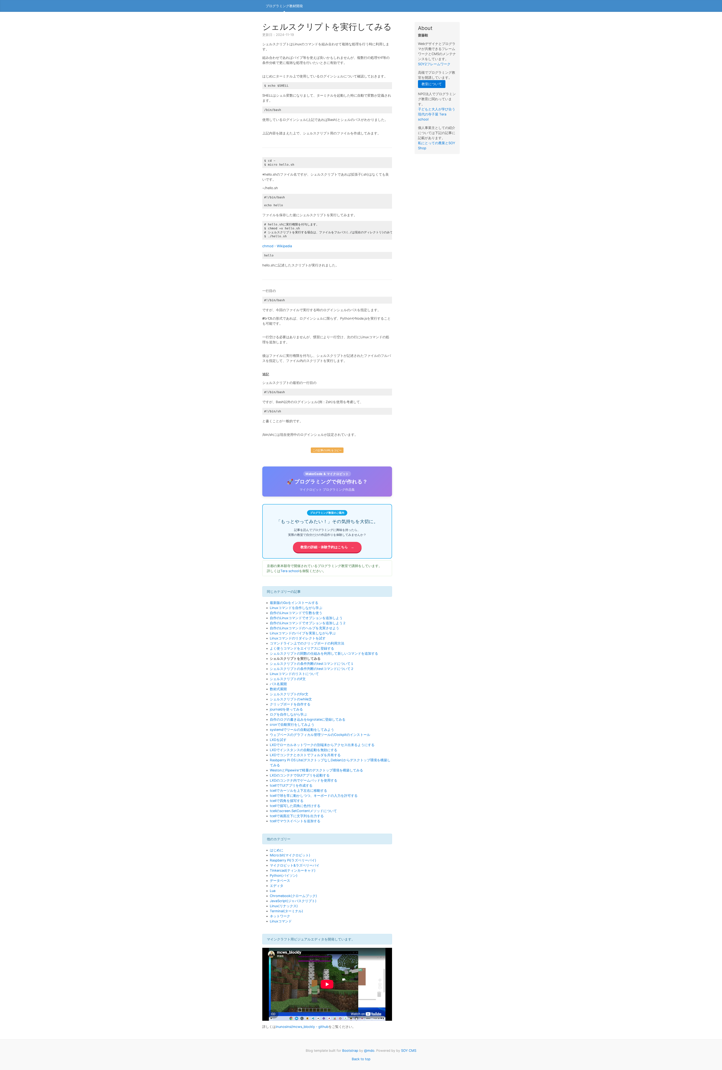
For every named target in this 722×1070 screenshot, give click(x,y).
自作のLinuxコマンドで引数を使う (296, 613)
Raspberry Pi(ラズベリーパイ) (293, 860)
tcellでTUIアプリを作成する (291, 785)
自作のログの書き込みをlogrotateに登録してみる (307, 719)
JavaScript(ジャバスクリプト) (293, 901)
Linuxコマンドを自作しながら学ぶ (296, 608)
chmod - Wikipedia (277, 246)
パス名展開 (278, 684)
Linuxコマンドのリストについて (294, 674)
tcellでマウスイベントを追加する (295, 821)
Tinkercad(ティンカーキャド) (292, 870)
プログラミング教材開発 (284, 6)
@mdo (369, 1051)
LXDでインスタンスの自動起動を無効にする (303, 750)
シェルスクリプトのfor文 (289, 694)
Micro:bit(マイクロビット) (290, 855)
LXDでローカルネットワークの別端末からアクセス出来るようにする (322, 745)
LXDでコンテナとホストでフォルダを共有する (305, 755)
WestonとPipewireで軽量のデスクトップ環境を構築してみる (316, 770)
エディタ (276, 886)
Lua (272, 891)
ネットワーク (280, 916)
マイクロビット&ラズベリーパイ (294, 865)
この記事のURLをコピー (327, 450)
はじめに (276, 850)
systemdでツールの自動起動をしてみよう (302, 730)
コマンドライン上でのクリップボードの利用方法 (307, 643)
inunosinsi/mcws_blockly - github (302, 1027)
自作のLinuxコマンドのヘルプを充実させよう (304, 628)
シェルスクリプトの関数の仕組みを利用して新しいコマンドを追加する (324, 653)
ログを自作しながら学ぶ (288, 714)
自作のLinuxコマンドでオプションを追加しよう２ (308, 623)
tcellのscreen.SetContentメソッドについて (303, 811)
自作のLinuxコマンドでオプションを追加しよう (306, 618)
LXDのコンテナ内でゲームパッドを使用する (303, 780)
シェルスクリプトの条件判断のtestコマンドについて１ (312, 664)
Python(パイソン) (283, 875)
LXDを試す (278, 740)
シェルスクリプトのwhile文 (291, 699)
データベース (280, 881)
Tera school (289, 571)
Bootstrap (350, 1051)
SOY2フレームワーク (434, 64)
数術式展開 (278, 689)
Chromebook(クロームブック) (293, 896)
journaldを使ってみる (286, 709)
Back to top (361, 1059)
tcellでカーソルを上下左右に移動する (298, 790)
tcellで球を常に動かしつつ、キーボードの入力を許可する (314, 796)
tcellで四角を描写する (286, 801)
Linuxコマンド (281, 921)
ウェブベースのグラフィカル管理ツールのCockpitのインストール (320, 735)
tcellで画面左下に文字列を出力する (297, 816)
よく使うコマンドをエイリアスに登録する (302, 648)
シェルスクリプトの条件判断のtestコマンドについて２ (312, 669)
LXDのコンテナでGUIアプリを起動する (300, 775)
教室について (432, 84)
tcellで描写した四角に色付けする (295, 806)
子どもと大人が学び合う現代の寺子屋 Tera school (436, 114)
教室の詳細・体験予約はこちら (327, 547)
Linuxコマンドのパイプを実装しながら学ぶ (303, 633)
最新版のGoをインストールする (294, 603)
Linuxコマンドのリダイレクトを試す (298, 638)
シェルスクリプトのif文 (288, 679)
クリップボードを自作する (290, 704)
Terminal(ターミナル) (286, 911)
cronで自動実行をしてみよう (292, 724)
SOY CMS (408, 1051)
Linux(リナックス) (284, 906)
